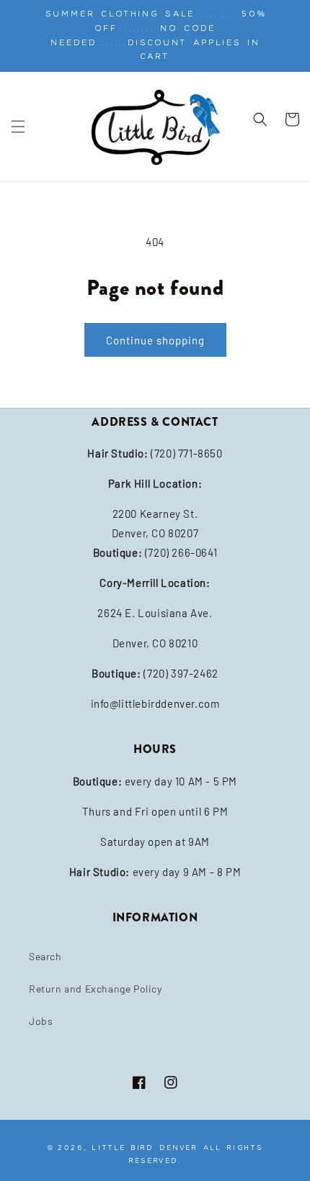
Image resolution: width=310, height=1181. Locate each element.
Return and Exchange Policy (95, 988)
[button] (18, 126)
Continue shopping (155, 340)
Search (45, 956)
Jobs (41, 1021)
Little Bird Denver (145, 1147)
